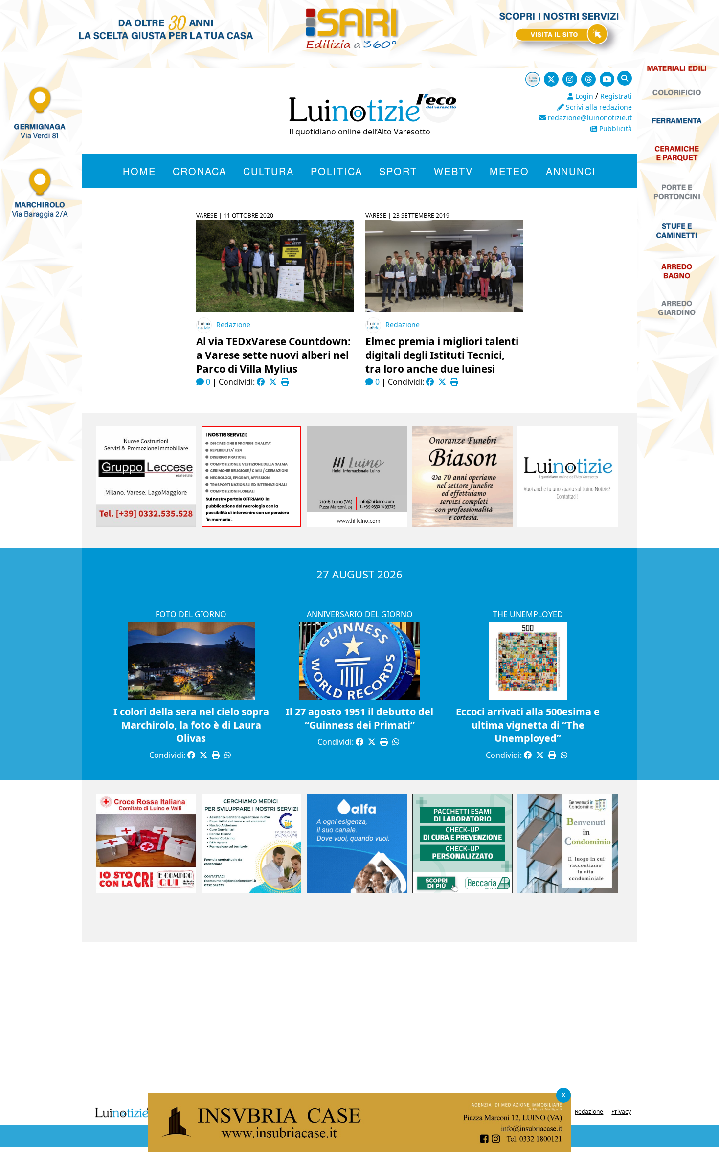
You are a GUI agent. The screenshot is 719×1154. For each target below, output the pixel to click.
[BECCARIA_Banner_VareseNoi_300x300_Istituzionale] (462, 890)
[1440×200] (359, 1148)
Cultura (268, 171)
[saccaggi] (252, 523)
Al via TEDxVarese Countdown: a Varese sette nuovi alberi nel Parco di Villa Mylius (273, 355)
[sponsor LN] (567, 523)
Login (583, 96)
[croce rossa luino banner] (146, 890)
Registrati (616, 96)
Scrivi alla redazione (598, 106)
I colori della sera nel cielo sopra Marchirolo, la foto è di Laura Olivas (191, 725)
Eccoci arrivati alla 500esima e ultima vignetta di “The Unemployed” (528, 725)
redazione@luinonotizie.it (589, 117)
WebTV (453, 171)
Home (139, 171)
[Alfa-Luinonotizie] (357, 890)
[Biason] (462, 523)
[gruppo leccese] (146, 523)
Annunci (571, 171)
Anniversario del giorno (360, 614)
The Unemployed (528, 614)
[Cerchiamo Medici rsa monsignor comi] (252, 890)
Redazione (233, 324)
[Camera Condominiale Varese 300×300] (567, 890)
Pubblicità (614, 128)
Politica (336, 171)
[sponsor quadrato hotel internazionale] (357, 523)
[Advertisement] (359, 1020)
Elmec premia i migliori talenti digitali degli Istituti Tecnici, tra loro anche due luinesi (441, 355)
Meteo (509, 171)
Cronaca (199, 171)
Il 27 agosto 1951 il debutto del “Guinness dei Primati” (359, 718)
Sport (398, 171)
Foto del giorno (191, 614)
